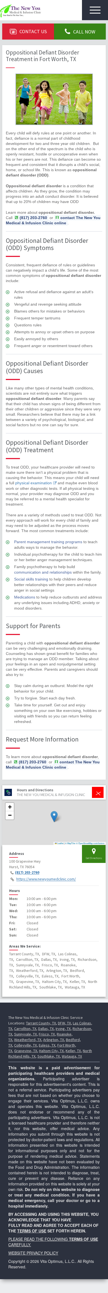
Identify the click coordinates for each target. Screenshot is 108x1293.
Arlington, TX (53, 1039)
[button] (54, 816)
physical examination (33, 483)
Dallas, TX (46, 1028)
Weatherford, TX (27, 1039)
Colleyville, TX (25, 1045)
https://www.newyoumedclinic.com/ (46, 879)
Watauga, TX (72, 1056)
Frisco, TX (47, 1034)
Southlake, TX (48, 1056)
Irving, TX (63, 1028)
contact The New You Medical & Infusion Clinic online (53, 220)
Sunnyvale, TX (25, 1034)
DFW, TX (64, 1023)
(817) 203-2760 (27, 872)
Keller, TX (73, 1050)
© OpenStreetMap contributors (90, 843)
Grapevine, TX (25, 1050)
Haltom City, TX (51, 1050)
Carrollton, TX (25, 1028)
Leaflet (60, 843)
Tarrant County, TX (41, 1023)
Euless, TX (47, 1045)
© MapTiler (70, 843)
